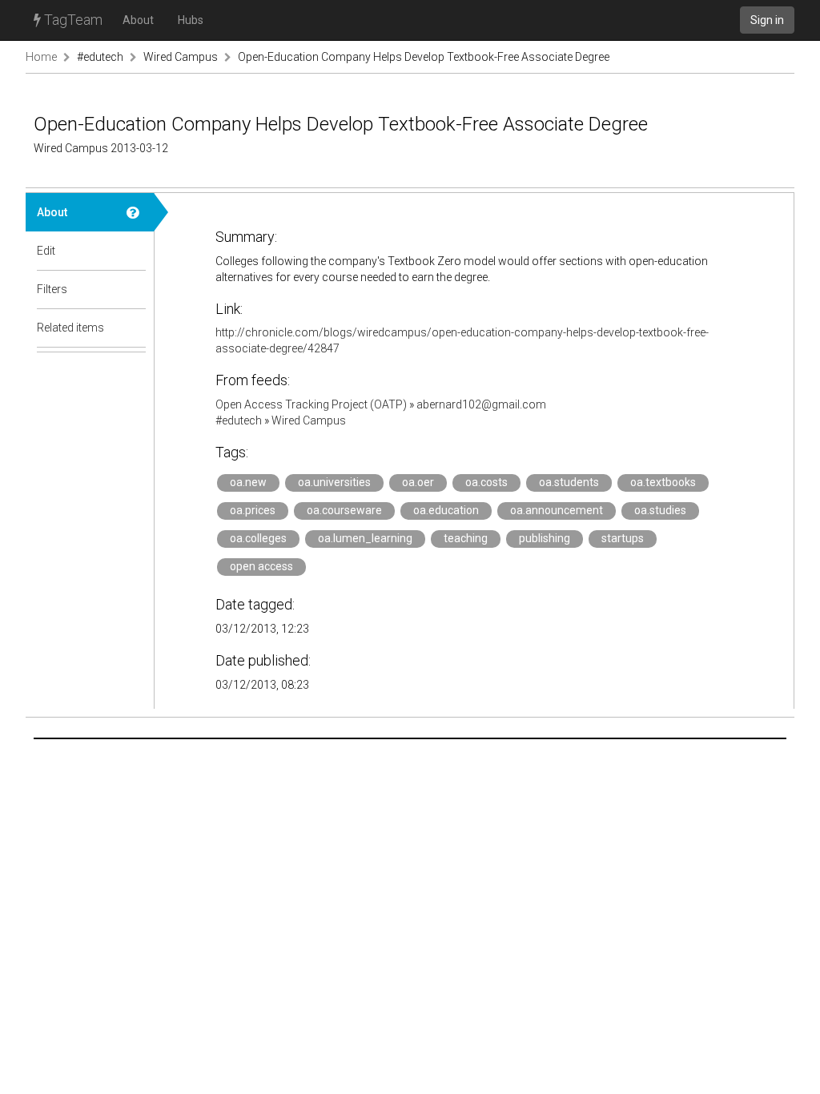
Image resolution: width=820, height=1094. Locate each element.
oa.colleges (258, 538)
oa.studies (660, 510)
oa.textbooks (663, 482)
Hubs (190, 20)
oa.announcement (556, 510)
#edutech (100, 56)
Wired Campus (180, 56)
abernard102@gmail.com (481, 404)
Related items (70, 327)
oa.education (446, 510)
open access (261, 566)
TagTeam (71, 19)
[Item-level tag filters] (134, 289)
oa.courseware (344, 510)
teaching (466, 538)
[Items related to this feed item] (134, 327)
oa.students (569, 482)
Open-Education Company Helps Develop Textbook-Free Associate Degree (423, 56)
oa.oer (418, 482)
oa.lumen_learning (365, 538)
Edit (46, 250)
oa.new (248, 482)
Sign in (767, 20)
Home (41, 56)
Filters (52, 289)
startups (622, 538)
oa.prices (252, 510)
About (138, 20)
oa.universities (334, 482)
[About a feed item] (134, 212)
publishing (544, 538)
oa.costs (486, 482)
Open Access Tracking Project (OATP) (311, 404)
